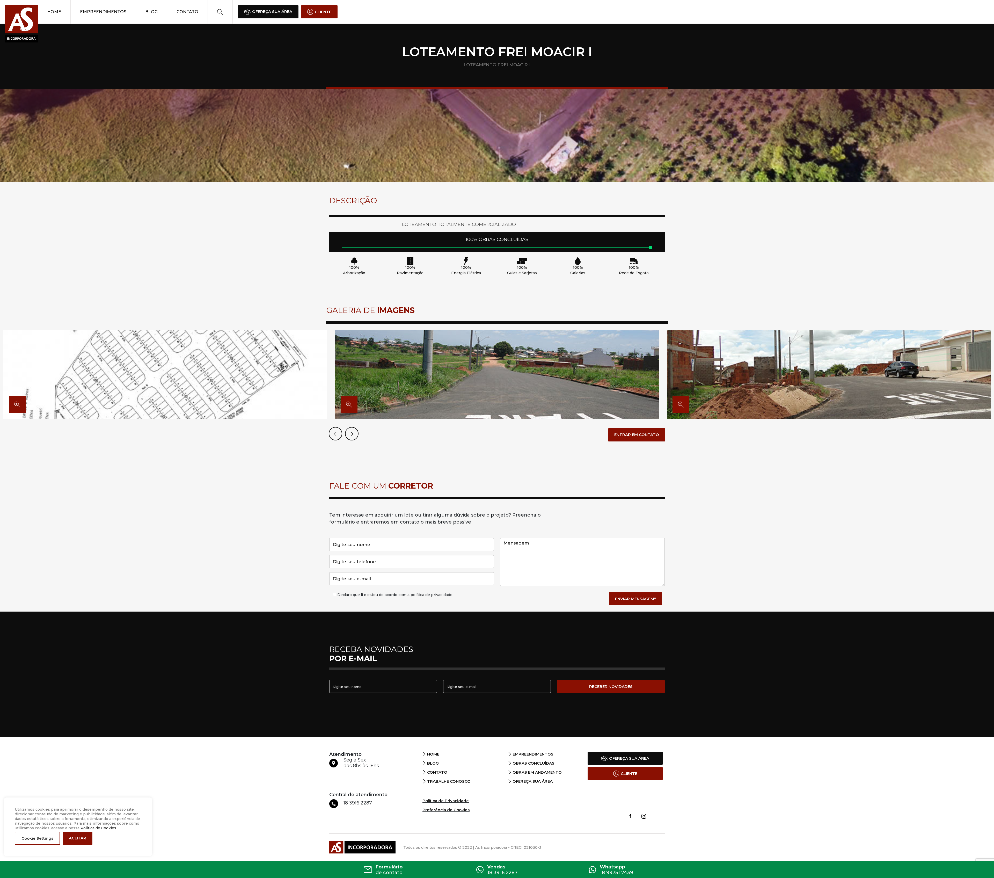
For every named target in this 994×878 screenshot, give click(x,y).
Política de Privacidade (445, 800)
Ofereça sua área (533, 781)
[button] (352, 433)
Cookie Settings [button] (37, 838)
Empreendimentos (103, 11)
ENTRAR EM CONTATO (636, 434)
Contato (187, 11)
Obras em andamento (537, 772)
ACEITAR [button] (77, 838)
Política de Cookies (98, 828)
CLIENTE (323, 11)
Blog (151, 11)
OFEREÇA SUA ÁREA (272, 11)
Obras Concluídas (533, 763)
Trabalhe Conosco (449, 781)
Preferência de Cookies (446, 809)
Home (54, 11)
